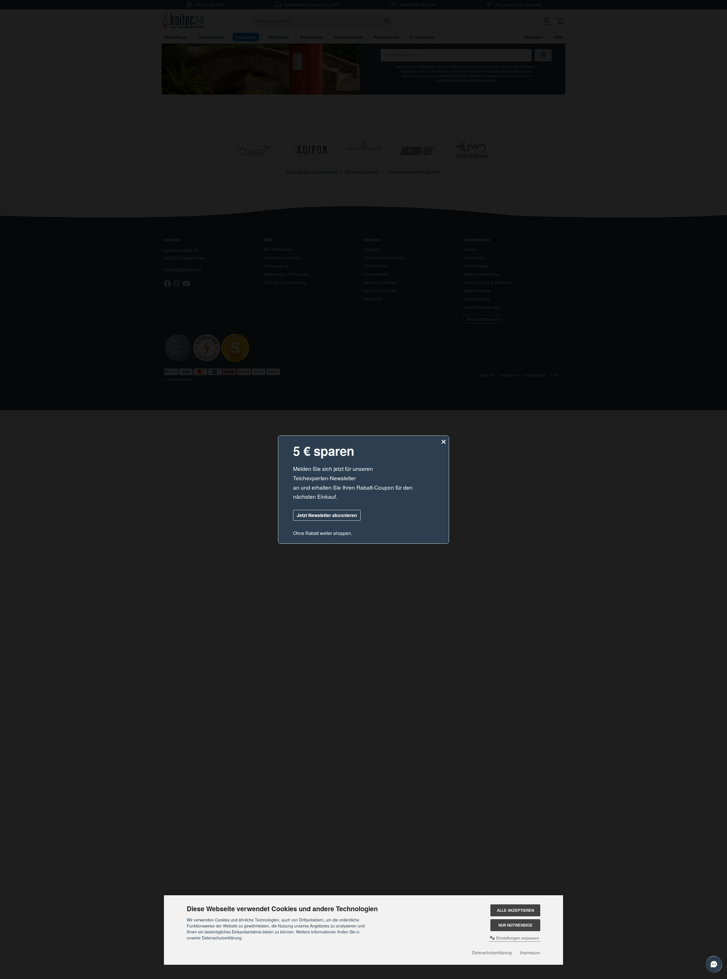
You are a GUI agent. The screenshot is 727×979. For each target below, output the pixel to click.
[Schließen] (443, 441)
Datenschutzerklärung (492, 952)
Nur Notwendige (515, 925)
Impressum (530, 952)
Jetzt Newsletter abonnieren (327, 515)
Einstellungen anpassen (517, 938)
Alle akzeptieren (515, 910)
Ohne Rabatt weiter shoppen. (322, 533)
